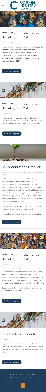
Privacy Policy (15, 374)
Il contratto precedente (19, 334)
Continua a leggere (11, 71)
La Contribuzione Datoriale (22, 167)
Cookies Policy (30, 374)
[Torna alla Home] (23, 5)
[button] (3, 5)
